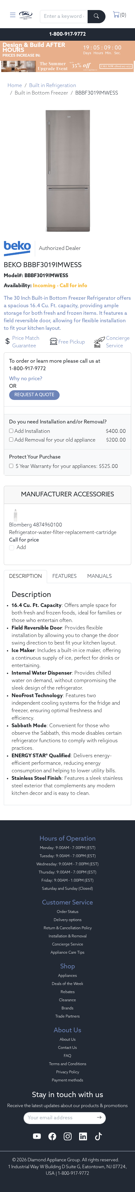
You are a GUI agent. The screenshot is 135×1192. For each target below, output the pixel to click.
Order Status (67, 912)
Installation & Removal (68, 936)
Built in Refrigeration (52, 85)
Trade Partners (67, 1016)
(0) (123, 15)
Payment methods (67, 1080)
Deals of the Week (67, 984)
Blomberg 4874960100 (35, 525)
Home (15, 85)
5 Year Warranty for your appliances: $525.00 (67, 466)
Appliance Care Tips (67, 953)
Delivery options (68, 920)
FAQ (67, 1056)
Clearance (67, 1000)
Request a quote (34, 395)
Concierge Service (67, 944)
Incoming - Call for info (60, 285)
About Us (68, 1040)
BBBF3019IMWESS (96, 93)
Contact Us (67, 1048)
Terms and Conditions (67, 1064)
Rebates (68, 992)
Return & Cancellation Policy (68, 928)
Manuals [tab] (99, 576)
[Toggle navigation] (13, 15)
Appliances (67, 976)
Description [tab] (25, 576)
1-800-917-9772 (67, 34)
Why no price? (25, 378)
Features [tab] (64, 576)
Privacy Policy (67, 1072)
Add (21, 547)
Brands (67, 1008)
